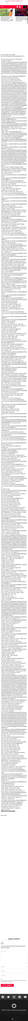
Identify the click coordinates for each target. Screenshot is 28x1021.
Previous (1, 16)
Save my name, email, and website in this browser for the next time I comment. (14, 981)
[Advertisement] (14, 37)
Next (27, 16)
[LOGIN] (20, 6)
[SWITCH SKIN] (17, 6)
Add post (25, 7)
